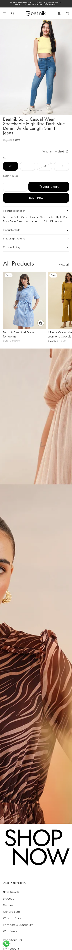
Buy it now (36, 198)
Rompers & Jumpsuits (18, 925)
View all (64, 264)
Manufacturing (11, 247)
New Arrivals (11, 892)
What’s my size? (53, 151)
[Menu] (4, 13)
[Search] (12, 13)
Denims (8, 905)
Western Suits (12, 918)
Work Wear (10, 931)
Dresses (8, 899)
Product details (11, 230)
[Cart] (67, 13)
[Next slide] (64, 307)
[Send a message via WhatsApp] (6, 943)
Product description (14, 210)
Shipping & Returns (14, 238)
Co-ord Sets (11, 912)
